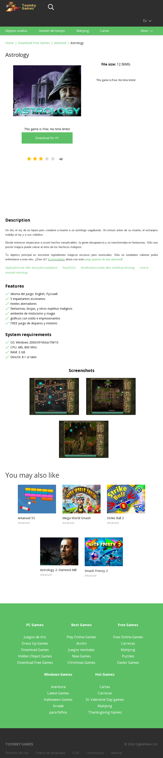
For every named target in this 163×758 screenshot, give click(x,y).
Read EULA (69, 267)
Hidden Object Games (35, 656)
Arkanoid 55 (26, 518)
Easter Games (128, 662)
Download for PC (47, 138)
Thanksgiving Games (105, 712)
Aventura (58, 686)
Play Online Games (81, 637)
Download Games (35, 649)
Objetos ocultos (16, 31)
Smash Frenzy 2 (96, 570)
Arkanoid (60, 43)
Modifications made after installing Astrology (108, 267)
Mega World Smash (76, 518)
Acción (81, 643)
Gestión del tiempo (52, 31)
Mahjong (82, 31)
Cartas (104, 31)
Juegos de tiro (35, 637)
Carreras (128, 643)
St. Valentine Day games (105, 699)
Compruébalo (57, 259)
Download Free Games (34, 43)
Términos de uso (16, 753)
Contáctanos (95, 753)
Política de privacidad (50, 753)
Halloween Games (58, 699)
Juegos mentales (81, 649)
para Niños (58, 712)
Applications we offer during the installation (31, 267)
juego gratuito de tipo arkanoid (103, 259)
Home (9, 43)
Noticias (116, 753)
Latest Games (58, 693)
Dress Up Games (35, 643)
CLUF (75, 753)
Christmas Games (81, 662)
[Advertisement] (81, 185)
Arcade (58, 706)
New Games (81, 656)
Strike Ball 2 (115, 518)
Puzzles (128, 656)
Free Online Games (128, 637)
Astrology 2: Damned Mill (58, 570)
